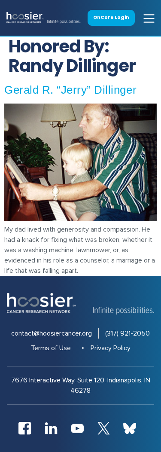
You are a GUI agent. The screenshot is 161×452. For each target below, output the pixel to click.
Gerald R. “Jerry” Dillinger (70, 89)
